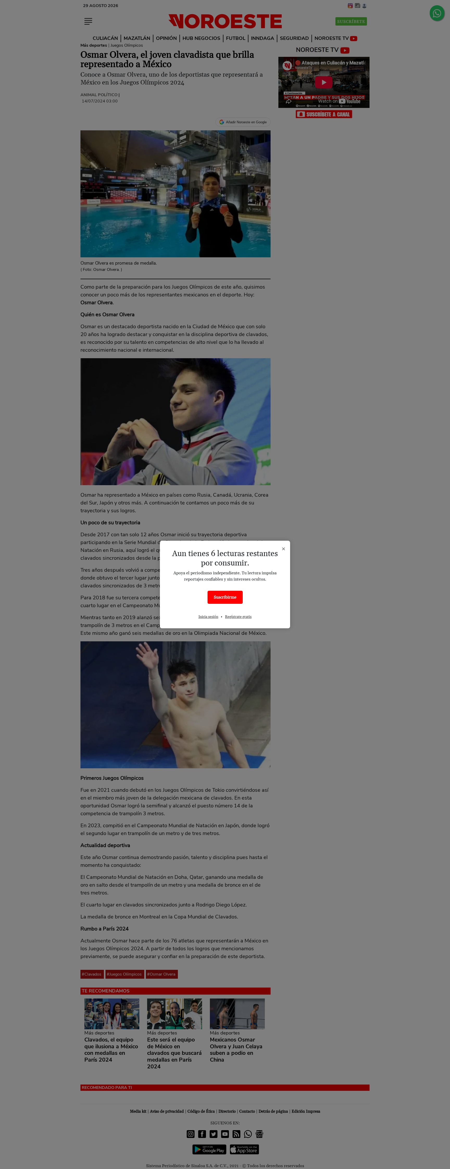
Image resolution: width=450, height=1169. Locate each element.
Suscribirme (225, 597)
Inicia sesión (208, 616)
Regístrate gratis (238, 616)
